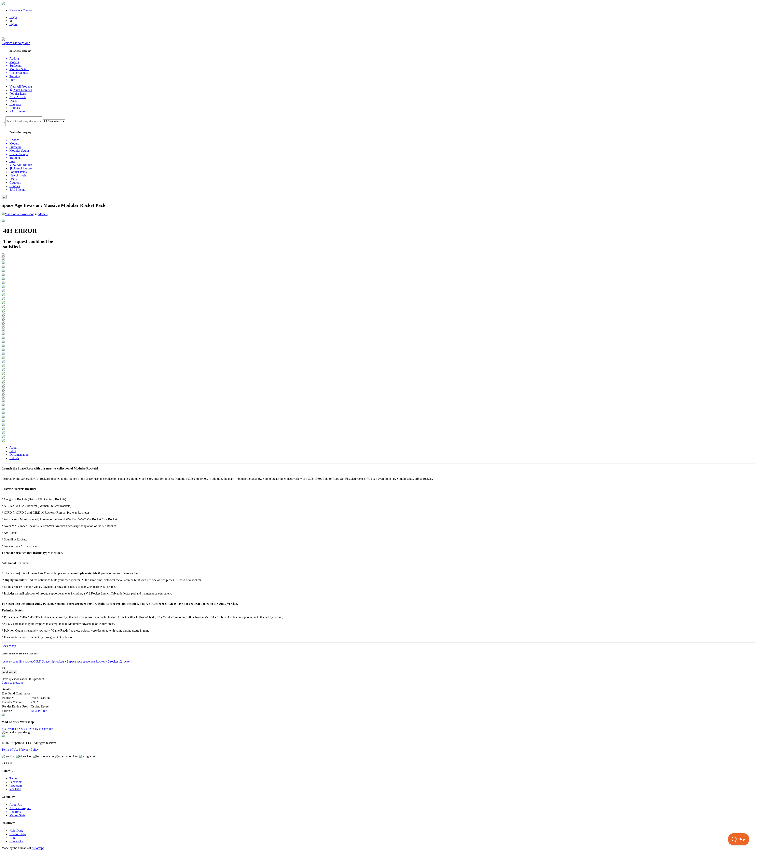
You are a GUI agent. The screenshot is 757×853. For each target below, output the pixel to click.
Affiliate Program (20, 808)
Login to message (12, 682)
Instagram (15, 785)
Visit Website (10, 728)
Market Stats (17, 815)
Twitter (13, 778)
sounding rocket (23, 661)
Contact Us (16, 841)
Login (13, 17)
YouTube (15, 789)
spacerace (89, 661)
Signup (13, 24)
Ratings (14, 458)
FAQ (12, 451)
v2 (66, 661)
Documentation (19, 454)
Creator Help (17, 834)
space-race (75, 661)
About (13, 447)
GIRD (37, 661)
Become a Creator (20, 10)
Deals (13, 100)
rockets (59, 661)
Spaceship (48, 661)
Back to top (9, 646)
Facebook (15, 782)
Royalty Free (39, 710)
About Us (15, 804)
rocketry (7, 661)
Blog (12, 837)
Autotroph (38, 848)
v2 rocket (124, 661)
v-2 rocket (111, 661)
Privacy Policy (30, 749)
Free (12, 79)
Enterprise (15, 811)
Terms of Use (10, 749)
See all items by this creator (36, 728)
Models (43, 214)
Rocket (100, 661)
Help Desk (16, 830)
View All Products (20, 86)
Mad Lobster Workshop (19, 214)
